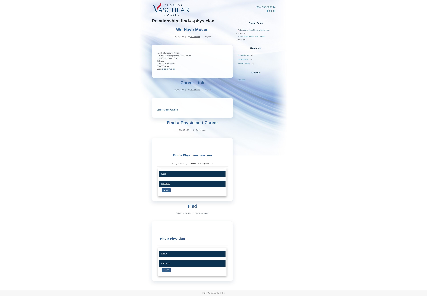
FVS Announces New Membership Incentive (253, 30)
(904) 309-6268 (264, 7)
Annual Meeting (243, 55)
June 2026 (242, 80)
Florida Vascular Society (216, 293)
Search (166, 190)
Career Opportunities (167, 110)
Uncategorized (243, 59)
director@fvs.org (168, 69)
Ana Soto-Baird (202, 213)
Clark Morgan (195, 37)
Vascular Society (244, 63)
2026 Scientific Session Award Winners (251, 36)
